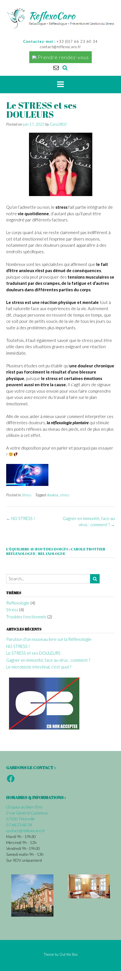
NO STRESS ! (20, 518)
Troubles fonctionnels (26, 616)
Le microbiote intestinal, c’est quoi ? (38, 666)
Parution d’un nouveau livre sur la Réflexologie (48, 639)
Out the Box (68, 954)
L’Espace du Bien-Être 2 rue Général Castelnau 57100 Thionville (27, 813)
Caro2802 (58, 124)
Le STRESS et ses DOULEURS (33, 653)
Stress (27, 494)
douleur (52, 494)
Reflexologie (18, 602)
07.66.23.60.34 (19, 824)
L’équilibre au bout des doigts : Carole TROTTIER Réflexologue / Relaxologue (55, 551)
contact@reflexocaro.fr (25, 830)
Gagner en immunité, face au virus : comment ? (48, 660)
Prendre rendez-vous (63, 57)
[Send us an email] (56, 67)
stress (65, 494)
